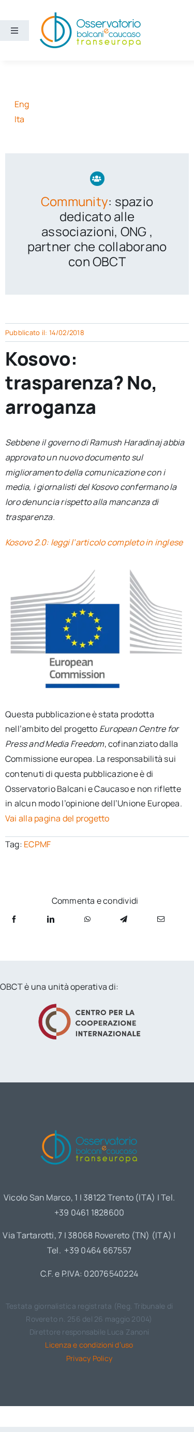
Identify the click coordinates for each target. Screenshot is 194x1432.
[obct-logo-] (89, 1128)
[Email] (161, 919)
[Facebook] (14, 919)
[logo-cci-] (89, 1006)
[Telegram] (123, 919)
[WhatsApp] (87, 919)
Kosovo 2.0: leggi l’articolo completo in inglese (95, 542)
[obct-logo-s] (90, 15)
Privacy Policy (89, 1358)
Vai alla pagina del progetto (57, 818)
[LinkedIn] (50, 919)
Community (74, 201)
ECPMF (37, 844)
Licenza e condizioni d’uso (89, 1345)
